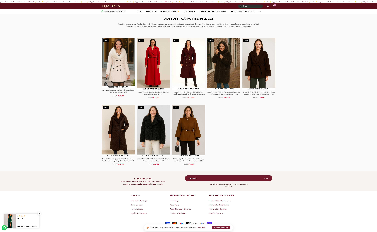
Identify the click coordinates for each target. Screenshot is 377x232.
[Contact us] (4, 227)
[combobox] (253, 6)
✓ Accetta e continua (221, 227)
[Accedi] (267, 6)
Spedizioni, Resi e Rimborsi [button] (221, 195)
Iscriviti (266, 178)
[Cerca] (250, 6)
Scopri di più (201, 227)
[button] (273, 6)
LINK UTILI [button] (135, 195)
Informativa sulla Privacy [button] (183, 195)
